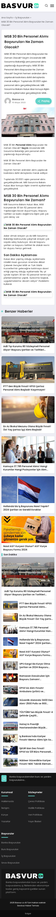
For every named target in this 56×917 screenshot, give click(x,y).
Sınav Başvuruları (10, 862)
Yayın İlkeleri (34, 821)
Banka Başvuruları (10, 842)
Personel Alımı (24, 144)
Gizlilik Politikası (36, 808)
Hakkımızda (7, 801)
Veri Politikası (35, 814)
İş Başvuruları (8, 856)
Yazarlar (5, 821)
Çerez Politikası (36, 801)
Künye (4, 814)
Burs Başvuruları (9, 849)
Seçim (25, 148)
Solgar (28, 913)
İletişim (5, 808)
